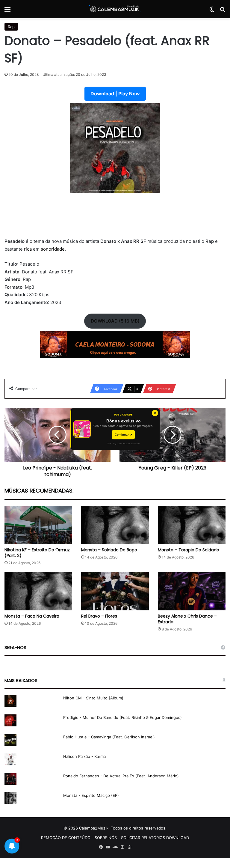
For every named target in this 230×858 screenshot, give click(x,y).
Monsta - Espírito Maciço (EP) (91, 795)
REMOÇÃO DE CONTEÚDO (65, 837)
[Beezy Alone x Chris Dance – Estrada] (192, 591)
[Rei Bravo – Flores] (115, 591)
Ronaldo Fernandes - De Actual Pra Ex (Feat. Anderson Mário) (121, 775)
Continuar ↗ (123, 434)
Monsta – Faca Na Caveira (31, 616)
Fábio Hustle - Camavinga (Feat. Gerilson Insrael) (109, 736)
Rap (11, 26)
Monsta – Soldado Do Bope (109, 550)
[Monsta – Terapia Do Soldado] (192, 525)
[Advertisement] (115, 219)
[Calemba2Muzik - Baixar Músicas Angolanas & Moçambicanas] (115, 9)
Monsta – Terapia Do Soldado (188, 550)
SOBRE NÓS (106, 837)
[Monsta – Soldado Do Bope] (115, 525)
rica (28, 249)
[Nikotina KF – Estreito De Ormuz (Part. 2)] (38, 525)
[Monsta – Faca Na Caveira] (38, 591)
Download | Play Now (115, 94)
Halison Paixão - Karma (84, 756)
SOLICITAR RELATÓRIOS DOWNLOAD (155, 837)
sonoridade (53, 249)
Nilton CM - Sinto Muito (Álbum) (93, 698)
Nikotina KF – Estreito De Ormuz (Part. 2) (37, 553)
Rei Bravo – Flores (99, 616)
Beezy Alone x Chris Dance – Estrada (187, 619)
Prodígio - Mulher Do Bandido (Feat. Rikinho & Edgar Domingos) (122, 717)
